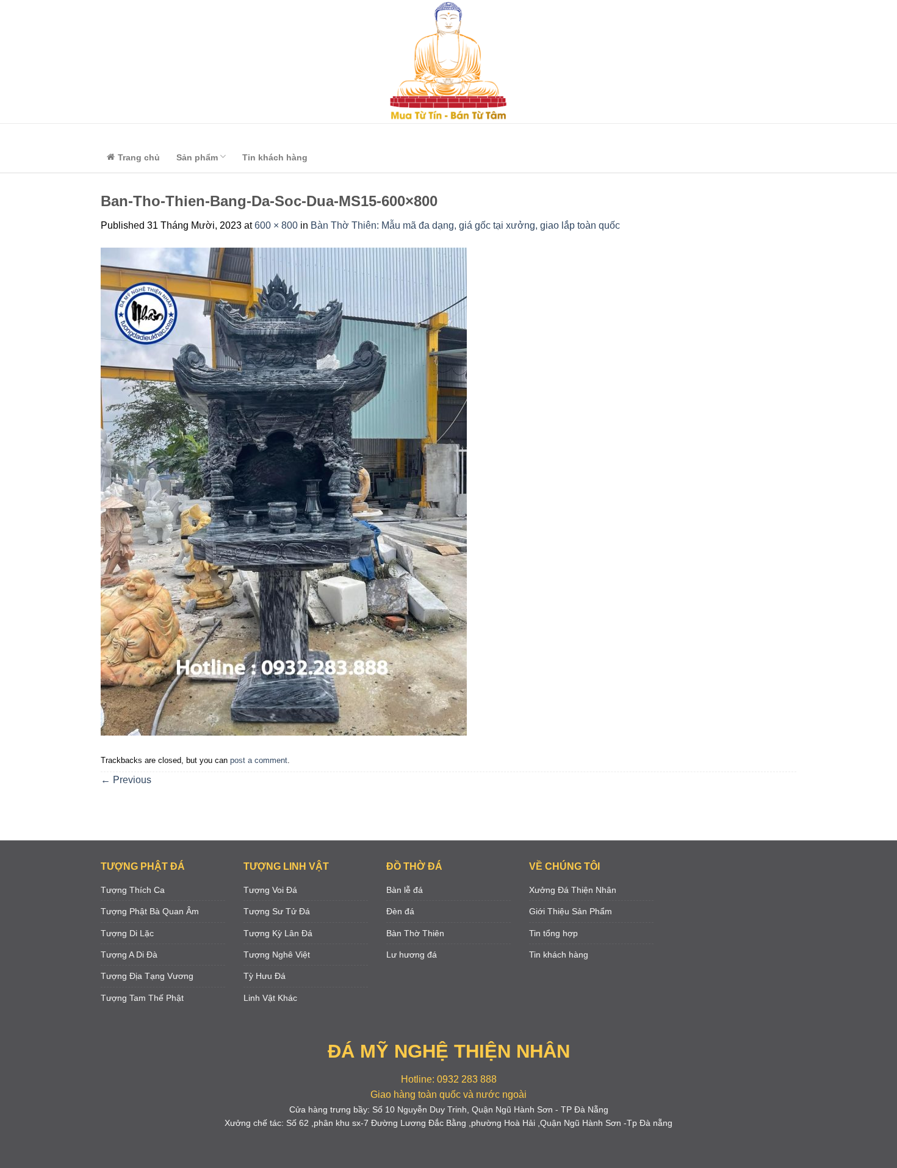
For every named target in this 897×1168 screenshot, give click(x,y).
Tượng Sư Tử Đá (276, 911)
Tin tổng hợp (553, 933)
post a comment (258, 760)
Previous (126, 780)
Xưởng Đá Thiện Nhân (572, 890)
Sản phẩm (197, 157)
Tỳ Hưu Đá (264, 976)
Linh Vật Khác (270, 998)
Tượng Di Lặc (127, 933)
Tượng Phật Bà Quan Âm (150, 911)
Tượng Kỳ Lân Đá (277, 933)
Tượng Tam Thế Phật (142, 998)
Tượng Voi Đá (270, 890)
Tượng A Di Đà (129, 954)
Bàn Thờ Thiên (415, 933)
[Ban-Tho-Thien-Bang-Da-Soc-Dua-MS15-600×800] (284, 491)
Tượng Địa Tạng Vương (147, 976)
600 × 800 (276, 225)
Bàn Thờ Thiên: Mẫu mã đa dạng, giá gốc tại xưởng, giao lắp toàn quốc (465, 225)
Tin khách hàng (275, 157)
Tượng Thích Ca (133, 890)
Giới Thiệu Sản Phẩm (570, 911)
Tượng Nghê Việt (276, 954)
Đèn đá (400, 911)
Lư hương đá (411, 954)
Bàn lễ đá (404, 890)
